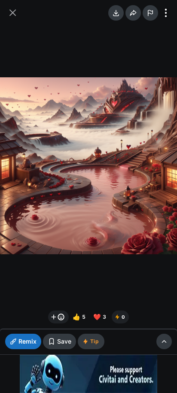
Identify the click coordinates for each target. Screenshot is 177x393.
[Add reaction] (58, 317)
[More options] (166, 13)
